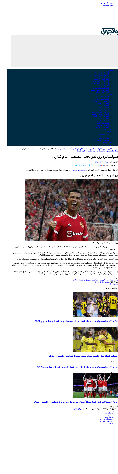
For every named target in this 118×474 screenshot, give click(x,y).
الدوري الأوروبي (103, 99)
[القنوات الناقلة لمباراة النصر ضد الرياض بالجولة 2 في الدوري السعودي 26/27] (95, 352)
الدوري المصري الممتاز (100, 114)
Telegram (81, 165)
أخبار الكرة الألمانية (101, 86)
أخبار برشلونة (108, 5)
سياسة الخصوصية (106, 419)
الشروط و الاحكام (106, 421)
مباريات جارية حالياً (101, 140)
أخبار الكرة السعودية (101, 72)
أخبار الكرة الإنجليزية (101, 81)
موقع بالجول (77, 409)
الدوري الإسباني (103, 103)
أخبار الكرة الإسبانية (101, 79)
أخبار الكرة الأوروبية (95, 149)
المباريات (109, 131)
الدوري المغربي (103, 120)
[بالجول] (109, 34)
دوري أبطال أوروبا (102, 96)
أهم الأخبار (80, 151)
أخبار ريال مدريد (107, 3)
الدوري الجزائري (102, 123)
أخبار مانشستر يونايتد (64, 149)
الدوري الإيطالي (103, 105)
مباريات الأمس (103, 138)
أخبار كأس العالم (102, 92)
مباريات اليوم (104, 134)
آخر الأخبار (109, 413)
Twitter (93, 165)
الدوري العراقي (103, 118)
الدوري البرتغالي (102, 127)
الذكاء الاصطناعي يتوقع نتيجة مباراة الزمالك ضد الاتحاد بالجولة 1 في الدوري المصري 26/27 (77, 367)
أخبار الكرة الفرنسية (101, 88)
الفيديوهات (109, 129)
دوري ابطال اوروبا (111, 280)
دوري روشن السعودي (100, 112)
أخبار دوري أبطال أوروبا (100, 90)
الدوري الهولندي (103, 125)
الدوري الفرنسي (102, 110)
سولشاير (94, 280)
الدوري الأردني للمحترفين (99, 116)
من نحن (110, 415)
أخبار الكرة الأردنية (102, 77)
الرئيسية (115, 149)
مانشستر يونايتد (79, 170)
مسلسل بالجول (107, 142)
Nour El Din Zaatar (102, 162)
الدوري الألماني (103, 107)
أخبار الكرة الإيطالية (101, 83)
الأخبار (111, 70)
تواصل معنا (109, 417)
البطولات (110, 94)
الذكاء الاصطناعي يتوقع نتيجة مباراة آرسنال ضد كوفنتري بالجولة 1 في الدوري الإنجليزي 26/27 (76, 402)
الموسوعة (109, 145)
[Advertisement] (64, 51)
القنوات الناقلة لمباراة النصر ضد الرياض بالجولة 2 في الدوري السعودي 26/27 (83, 356)
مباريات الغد (104, 136)
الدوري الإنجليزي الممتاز (100, 101)
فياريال (88, 280)
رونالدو (101, 280)
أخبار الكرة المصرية (101, 75)
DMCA (110, 423)
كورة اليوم (107, 149)
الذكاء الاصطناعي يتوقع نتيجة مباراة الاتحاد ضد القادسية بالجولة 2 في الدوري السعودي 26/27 (76, 321)
